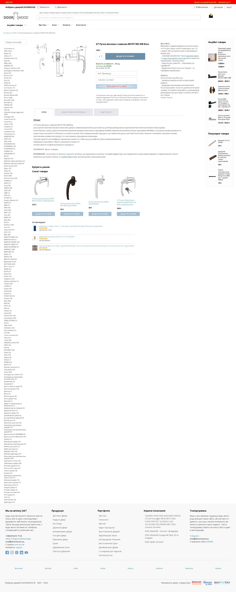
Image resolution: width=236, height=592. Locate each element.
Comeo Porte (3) (9, 119)
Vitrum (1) (7, 360)
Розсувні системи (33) (12, 492)
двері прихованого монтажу (174, 58)
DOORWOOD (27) (10, 146)
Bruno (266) (8, 98)
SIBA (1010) (8, 325)
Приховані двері (60, 539)
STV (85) (7, 333)
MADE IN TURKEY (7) (11, 244)
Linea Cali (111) (9, 230)
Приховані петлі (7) (11, 485)
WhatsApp (26, 538)
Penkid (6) (7, 291)
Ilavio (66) (7, 210)
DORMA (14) (8, 151)
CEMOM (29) (8, 105)
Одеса (130, 568)
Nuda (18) (7, 274)
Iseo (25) (7, 215)
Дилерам (218, 7)
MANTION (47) (9, 252)
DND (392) (7, 141)
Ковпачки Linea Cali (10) (12, 423)
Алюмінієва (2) (9, 381)
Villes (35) (7, 355)
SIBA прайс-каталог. (154, 542)
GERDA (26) (8, 188)
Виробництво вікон (108, 535)
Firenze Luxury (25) (10, 178)
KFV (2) (6, 222)
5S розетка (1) (9, 48)
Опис (44, 112)
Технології (103, 519)
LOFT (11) (7, 232)
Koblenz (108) (9, 225)
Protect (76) (8, 298)
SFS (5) (6, 323)
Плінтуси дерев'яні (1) (12, 466)
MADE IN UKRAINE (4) (11, 247)
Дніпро (48, 568)
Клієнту (66, 25)
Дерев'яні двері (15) (11, 413)
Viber (7, 538)
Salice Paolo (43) (10, 316)
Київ (76, 568)
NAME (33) (7, 269)
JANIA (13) (7, 217)
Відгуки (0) (106, 112)
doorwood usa (105, 555)
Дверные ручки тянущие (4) (14, 408)
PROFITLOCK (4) (9, 296)
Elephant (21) (8, 159)
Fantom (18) (8, 173)
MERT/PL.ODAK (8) (10, 259)
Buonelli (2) (8, 102)
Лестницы (57, 523)
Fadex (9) (7, 171)
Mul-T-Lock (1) (9, 267)
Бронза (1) (8, 391)
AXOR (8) (7, 83)
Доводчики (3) (9, 420)
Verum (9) (7, 352)
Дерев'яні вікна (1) (11, 410)
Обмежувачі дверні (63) (13, 463)
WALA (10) (7, 365)
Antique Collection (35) (12, 68)
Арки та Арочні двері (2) (13, 386)
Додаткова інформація (74, 112)
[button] (86, 46)
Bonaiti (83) (8, 93)
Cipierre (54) (8, 107)
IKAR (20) (7, 208)
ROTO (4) (7, 306)
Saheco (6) (7, 311)
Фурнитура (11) (9, 502)
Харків (218, 568)
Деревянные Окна (61, 547)
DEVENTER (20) (9, 136)
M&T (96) (7, 235)
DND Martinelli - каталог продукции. (161, 531)
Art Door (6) (8, 75)
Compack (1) (8, 127)
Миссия (102, 523)
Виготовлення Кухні (108, 543)
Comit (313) (8, 122)
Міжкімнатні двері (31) (12, 442)
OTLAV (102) (8, 284)
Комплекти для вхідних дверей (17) (12, 426)
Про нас (102, 515)
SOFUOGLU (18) (9, 328)
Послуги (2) (8, 473)
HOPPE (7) (7, 203)
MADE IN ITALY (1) (10, 240)
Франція (189, 568)
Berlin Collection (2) (11, 90)
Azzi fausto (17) (9, 88)
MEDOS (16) (8, 257)
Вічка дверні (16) (10, 399)
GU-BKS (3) (8, 198)
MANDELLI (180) (9, 249)
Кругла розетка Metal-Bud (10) (15, 437)
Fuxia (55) (7, 186)
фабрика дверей (66, 154)
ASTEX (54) (7, 78)
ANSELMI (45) (8, 66)
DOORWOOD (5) (9, 149)
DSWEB (209, 541)
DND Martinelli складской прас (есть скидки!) (162, 536)
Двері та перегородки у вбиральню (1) (13, 405)
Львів (102, 568)
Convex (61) (8, 129)
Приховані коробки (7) (12, 482)
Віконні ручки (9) (10, 396)
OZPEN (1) (7, 286)
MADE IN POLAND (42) (11, 242)
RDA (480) (7, 301)
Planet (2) (7, 294)
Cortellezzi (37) (9, 132)
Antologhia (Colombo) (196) (14, 71)
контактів (19, 544)
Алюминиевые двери (62, 531)
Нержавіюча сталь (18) (12, 461)
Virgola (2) (7, 357)
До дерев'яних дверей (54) (14, 418)
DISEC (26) (7, 139)
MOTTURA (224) (9, 264)
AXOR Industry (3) (10, 85)
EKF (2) (6, 156)
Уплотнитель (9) (10, 500)
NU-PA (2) (7, 271)
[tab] (44, 112)
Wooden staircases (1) (12, 367)
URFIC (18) (7, 345)
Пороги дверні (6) (10, 471)
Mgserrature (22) (10, 262)
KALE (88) (7, 220)
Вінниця (19, 568)
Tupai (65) (7, 340)
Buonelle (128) (9, 100)
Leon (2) (7, 227)
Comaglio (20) (9, 117)
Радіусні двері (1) (10, 487)
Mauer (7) (7, 254)
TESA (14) (7, 338)
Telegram (15, 538)
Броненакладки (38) (11, 389)
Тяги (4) (7, 497)
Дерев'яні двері (60, 527)
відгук (19, 547)
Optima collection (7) (11, 281)
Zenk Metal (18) (9, 370)
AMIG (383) (8, 63)
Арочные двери (60, 515)
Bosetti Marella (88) (11, 95)
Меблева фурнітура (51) (12, 454)
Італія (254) (8, 372)
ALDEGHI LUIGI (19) (10, 58)
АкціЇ (229, 7)
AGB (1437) (8, 51)
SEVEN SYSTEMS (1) (10, 320)
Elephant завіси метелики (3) (14, 161)
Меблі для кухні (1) (11, 449)
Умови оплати (167, 97)
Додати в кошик (125, 56)
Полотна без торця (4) (12, 468)
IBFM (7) (7, 205)
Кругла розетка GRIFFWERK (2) (14, 434)
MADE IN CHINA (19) (11, 237)
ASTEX (14, 33)
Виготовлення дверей (109, 531)
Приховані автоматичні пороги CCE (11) (12, 477)
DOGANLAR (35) (9, 144)
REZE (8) (7, 303)
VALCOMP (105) (9, 350)
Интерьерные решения (109, 539)
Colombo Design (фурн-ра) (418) (13, 113)
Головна (6, 33)
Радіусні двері (59, 519)
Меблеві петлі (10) (10, 451)
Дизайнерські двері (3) (12, 415)
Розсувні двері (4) (10, 490)
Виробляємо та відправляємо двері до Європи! (118, 2)
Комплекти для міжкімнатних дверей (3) (15, 431)
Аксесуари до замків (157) (13, 374)
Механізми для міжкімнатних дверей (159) (15, 457)
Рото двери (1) (9, 495)
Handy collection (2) (11, 200)
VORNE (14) (8, 362)
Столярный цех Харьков (110, 551)
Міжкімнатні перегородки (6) (15, 444)
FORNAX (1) (8, 181)
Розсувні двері (59, 535)
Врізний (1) (8, 401)
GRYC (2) (7, 195)
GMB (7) (7, 193)
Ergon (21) (7, 168)
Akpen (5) (7, 53)
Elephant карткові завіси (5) (14, 163)
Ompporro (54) (9, 279)
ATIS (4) (7, 80)
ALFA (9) (7, 61)
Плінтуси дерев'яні (61, 551)
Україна (159, 568)
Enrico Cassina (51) (10, 166)
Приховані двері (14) (11, 480)
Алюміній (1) (8, 384)
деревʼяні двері (192, 56)
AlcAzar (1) (8, 56)
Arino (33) (7, 73)
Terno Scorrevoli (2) (11, 335)
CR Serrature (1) (9, 134)
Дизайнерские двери (108, 547)
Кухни (55, 543)
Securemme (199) (10, 318)
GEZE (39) (7, 190)
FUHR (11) (7, 183)
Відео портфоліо (107, 527)
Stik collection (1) (10, 330)
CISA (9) (6, 110)
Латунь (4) (7, 439)
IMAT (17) (7, 213)
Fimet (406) (8, 176)
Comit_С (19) (8, 124)
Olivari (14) (8, 276)
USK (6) (6, 347)
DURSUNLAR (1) (9, 154)
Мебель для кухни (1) (12, 446)
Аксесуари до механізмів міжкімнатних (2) (13, 378)
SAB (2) (6, 308)
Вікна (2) (7, 394)
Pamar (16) (8, 289)
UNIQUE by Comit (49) (11, 343)
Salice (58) (7, 313)
